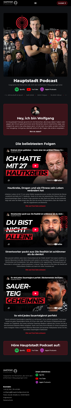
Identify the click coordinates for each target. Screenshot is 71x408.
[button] (35, 3)
